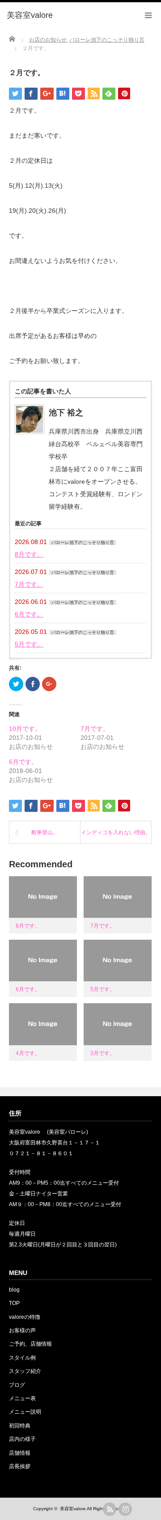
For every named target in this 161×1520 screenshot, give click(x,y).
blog (14, 1290)
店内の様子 (22, 1439)
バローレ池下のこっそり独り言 (82, 542)
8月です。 (29, 554)
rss (109, 1509)
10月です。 (25, 728)
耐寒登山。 (44, 832)
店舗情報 (19, 1453)
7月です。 (29, 584)
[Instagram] (125, 1509)
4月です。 (28, 1053)
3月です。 (102, 1053)
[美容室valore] (30, 16)
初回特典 (19, 1426)
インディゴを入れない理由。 (116, 832)
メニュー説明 (25, 1412)
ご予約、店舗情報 (30, 1344)
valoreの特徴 (24, 1317)
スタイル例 (22, 1358)
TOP (14, 1303)
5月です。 (29, 644)
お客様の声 (22, 1330)
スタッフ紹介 (25, 1371)
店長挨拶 (19, 1466)
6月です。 (29, 614)
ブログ (17, 1385)
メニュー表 (22, 1398)
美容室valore (73, 1508)
